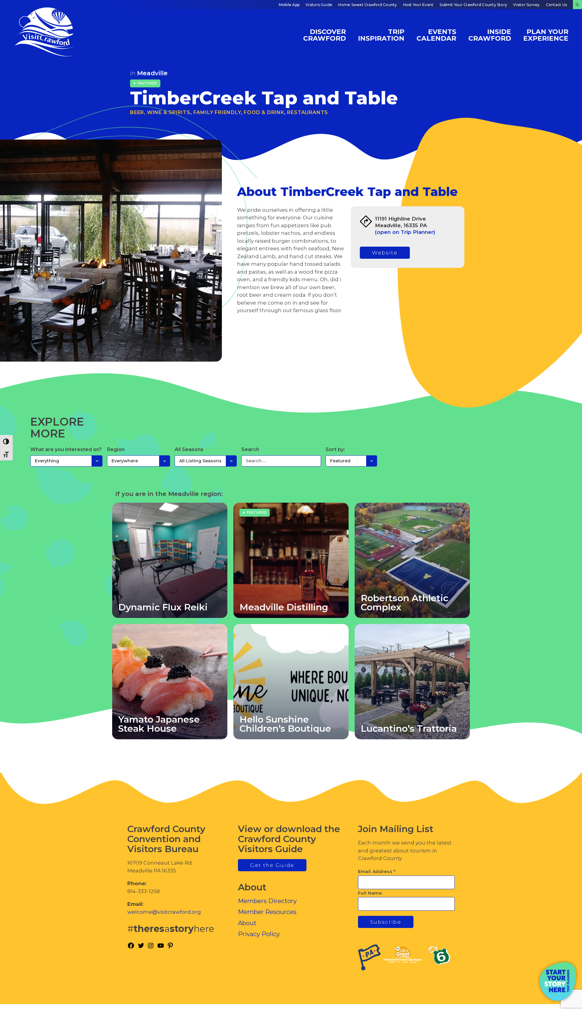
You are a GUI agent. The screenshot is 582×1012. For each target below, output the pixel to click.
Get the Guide (272, 865)
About (247, 923)
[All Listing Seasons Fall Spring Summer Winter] (206, 461)
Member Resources (267, 912)
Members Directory (267, 901)
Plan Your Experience (545, 35)
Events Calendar (436, 35)
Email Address (377, 871)
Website (385, 253)
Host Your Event (418, 4)
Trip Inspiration (381, 35)
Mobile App (289, 4)
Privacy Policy (259, 934)
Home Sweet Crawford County (367, 4)
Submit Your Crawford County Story (473, 4)
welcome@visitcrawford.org (164, 912)
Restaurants (307, 112)
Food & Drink (264, 112)
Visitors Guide (319, 4)
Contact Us (556, 4)
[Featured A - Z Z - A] (351, 461)
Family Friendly (217, 112)
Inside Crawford (489, 35)
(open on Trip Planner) (405, 232)
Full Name (370, 893)
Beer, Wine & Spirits (160, 112)
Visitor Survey (526, 4)
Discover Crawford (324, 35)
